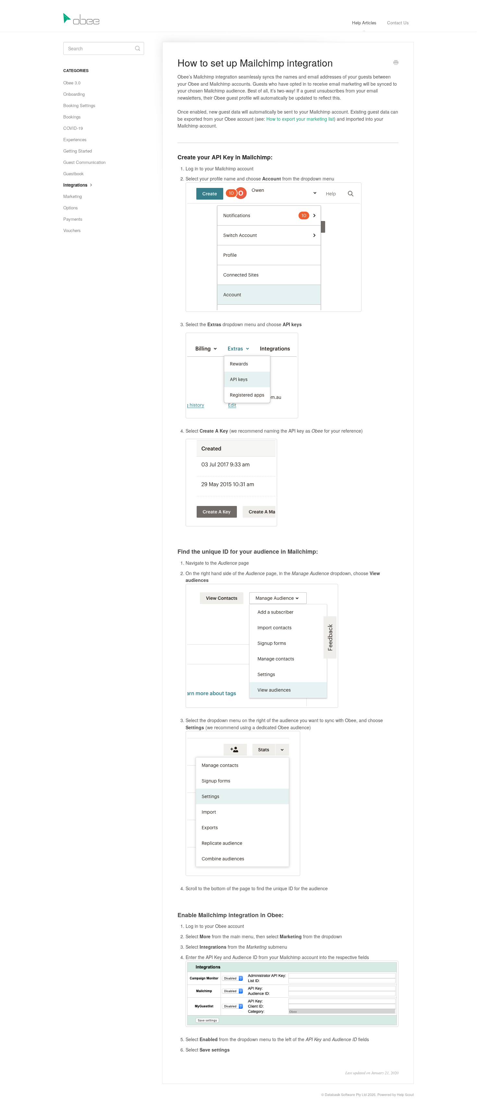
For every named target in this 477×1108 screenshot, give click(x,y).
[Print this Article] (395, 63)
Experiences (75, 139)
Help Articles (364, 22)
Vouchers (72, 230)
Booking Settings (79, 105)
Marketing (72, 196)
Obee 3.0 (71, 83)
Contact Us (398, 22)
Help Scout (405, 1094)
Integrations (76, 185)
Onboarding (74, 94)
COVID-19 (73, 128)
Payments (72, 219)
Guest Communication (84, 162)
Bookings (72, 117)
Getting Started (77, 151)
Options (70, 207)
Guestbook (73, 173)
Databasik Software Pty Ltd (346, 1094)
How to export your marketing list (300, 119)
